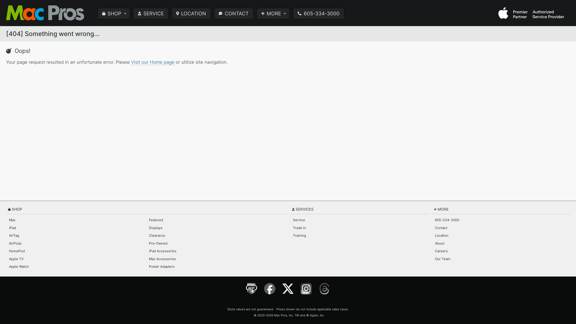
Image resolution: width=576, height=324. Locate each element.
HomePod (17, 251)
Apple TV (16, 259)
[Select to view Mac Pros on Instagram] (306, 289)
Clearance (157, 235)
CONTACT (237, 13)
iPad (12, 228)
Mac (12, 220)
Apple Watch (19, 266)
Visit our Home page (152, 62)
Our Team (442, 259)
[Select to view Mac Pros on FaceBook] (270, 289)
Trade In (299, 228)
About (439, 243)
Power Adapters (162, 266)
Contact (441, 228)
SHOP (114, 13)
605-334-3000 (322, 13)
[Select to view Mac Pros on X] (288, 289)
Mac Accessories (162, 259)
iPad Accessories (162, 251)
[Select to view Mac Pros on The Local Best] (252, 289)
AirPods (15, 243)
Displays (155, 228)
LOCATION (193, 13)
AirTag (14, 235)
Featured (156, 220)
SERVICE (153, 13)
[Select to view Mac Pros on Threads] (324, 289)
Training (299, 235)
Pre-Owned (158, 243)
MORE (274, 13)
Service (299, 220)
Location (441, 235)
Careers (441, 251)
